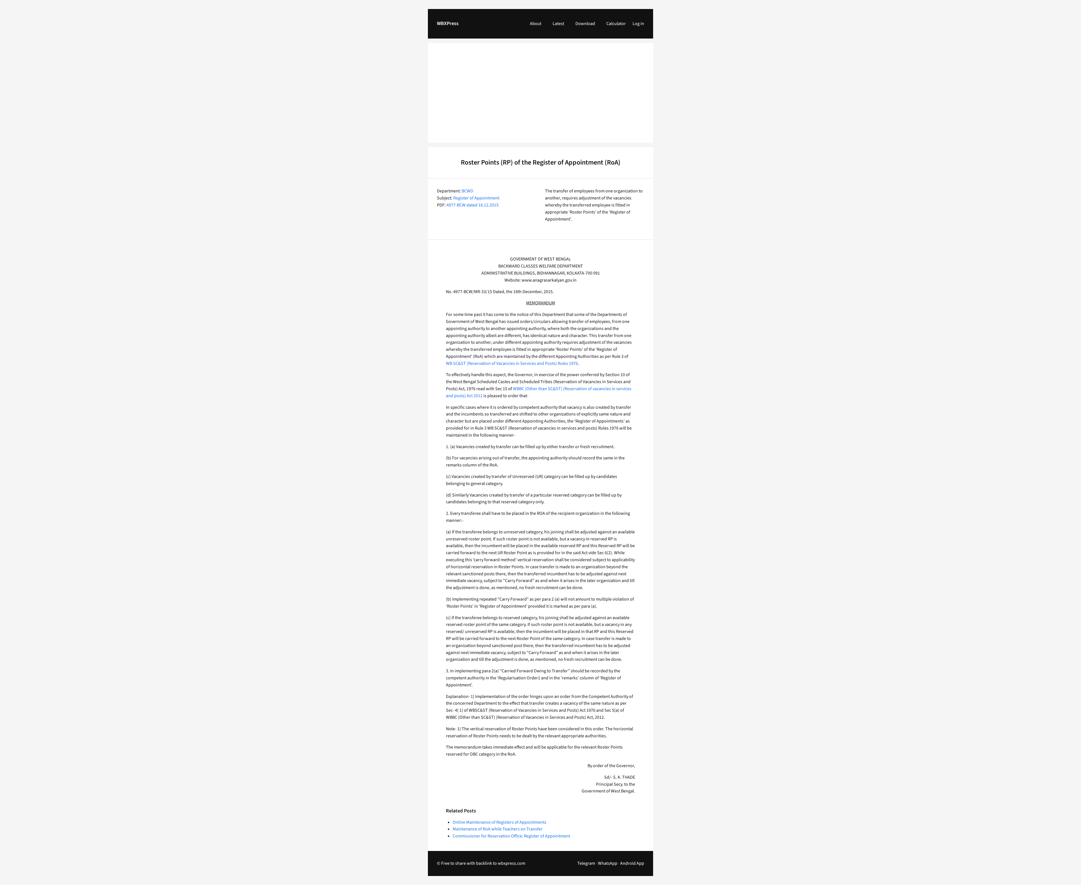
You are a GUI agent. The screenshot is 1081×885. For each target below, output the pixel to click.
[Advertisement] (540, 96)
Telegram (586, 863)
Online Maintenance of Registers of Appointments (499, 822)
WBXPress (448, 23)
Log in (638, 24)
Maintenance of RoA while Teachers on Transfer (497, 829)
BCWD (467, 191)
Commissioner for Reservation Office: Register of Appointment (511, 836)
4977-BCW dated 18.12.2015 (472, 205)
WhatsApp (607, 863)
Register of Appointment (476, 198)
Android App (632, 863)
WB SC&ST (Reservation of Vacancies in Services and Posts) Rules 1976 (512, 363)
